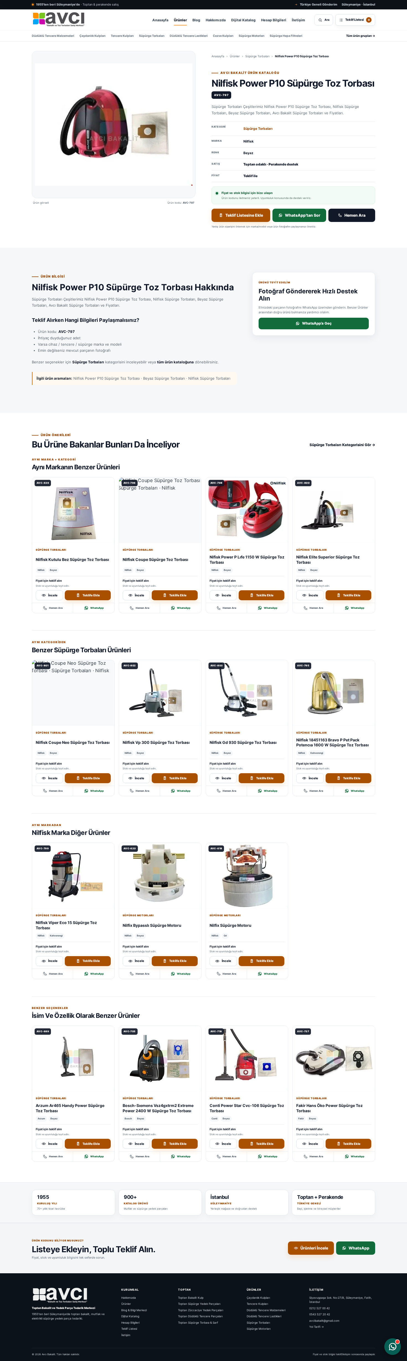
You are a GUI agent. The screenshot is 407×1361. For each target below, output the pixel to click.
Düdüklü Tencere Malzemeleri (53, 36)
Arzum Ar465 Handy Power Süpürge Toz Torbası (70, 1108)
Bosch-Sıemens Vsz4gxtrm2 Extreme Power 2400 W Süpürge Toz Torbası (158, 1108)
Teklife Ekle (91, 595)
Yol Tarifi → (316, 1326)
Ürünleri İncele (314, 1248)
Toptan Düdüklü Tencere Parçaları (200, 1316)
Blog (196, 20)
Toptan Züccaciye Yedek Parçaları (200, 1309)
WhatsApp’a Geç (317, 323)
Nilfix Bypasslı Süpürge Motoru (152, 925)
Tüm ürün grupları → (360, 36)
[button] (113, 124)
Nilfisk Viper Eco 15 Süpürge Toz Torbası (66, 925)
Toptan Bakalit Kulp (191, 1297)
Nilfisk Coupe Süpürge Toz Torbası (155, 559)
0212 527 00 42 (319, 1308)
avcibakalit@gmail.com (324, 1320)
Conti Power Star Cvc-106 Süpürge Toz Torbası (247, 1108)
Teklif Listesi (129, 1328)
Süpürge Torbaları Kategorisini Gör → (342, 445)
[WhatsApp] (392, 1346)
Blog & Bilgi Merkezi (134, 1309)
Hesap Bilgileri (273, 20)
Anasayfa (160, 20)
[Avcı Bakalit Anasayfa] (58, 20)
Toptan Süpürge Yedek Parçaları (199, 1303)
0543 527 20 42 (319, 1314)
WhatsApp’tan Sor (302, 215)
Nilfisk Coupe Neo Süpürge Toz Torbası (73, 742)
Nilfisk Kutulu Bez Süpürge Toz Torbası (72, 559)
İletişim (298, 20)
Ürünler (180, 20)
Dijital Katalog (243, 20)
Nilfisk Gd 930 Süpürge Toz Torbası (243, 742)
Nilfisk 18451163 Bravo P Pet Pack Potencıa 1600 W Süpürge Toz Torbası (332, 742)
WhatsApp (97, 607)
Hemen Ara (354, 215)
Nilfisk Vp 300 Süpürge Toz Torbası (156, 742)
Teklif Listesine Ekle (244, 215)
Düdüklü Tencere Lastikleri (189, 36)
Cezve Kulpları (223, 36)
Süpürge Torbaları (151, 36)
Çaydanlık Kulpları (92, 36)
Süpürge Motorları (251, 36)
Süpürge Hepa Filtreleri (286, 36)
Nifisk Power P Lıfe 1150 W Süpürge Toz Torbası (247, 559)
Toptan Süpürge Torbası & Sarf (198, 1322)
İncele (53, 595)
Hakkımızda (216, 20)
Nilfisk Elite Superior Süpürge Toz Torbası (328, 559)
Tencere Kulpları (122, 36)
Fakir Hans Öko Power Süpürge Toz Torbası (329, 1108)
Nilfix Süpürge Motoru (230, 925)
